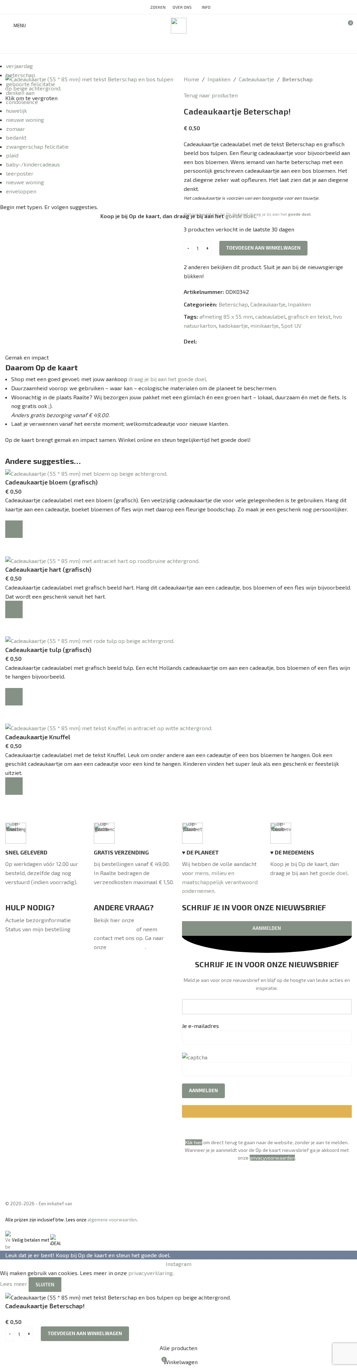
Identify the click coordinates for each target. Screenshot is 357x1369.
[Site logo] (179, 24)
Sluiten (45, 1284)
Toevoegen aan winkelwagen (263, 248)
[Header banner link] (178, 684)
